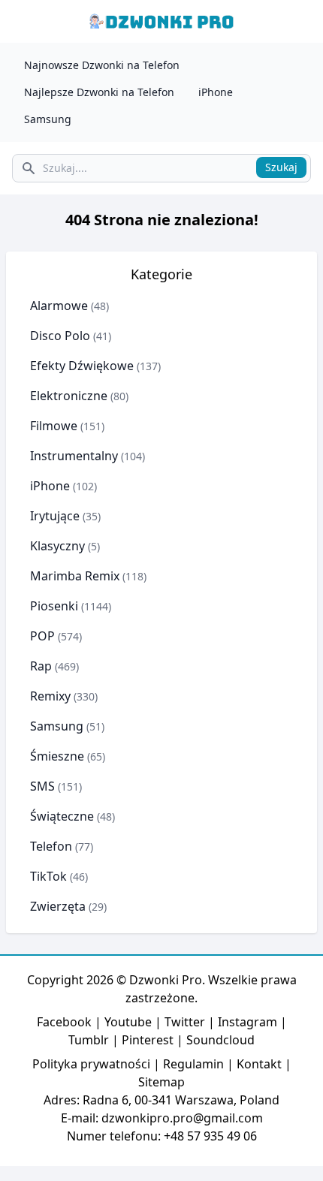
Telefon (51, 846)
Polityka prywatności (91, 1064)
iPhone (215, 92)
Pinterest (148, 1040)
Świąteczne (62, 816)
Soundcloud (220, 1040)
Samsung (47, 119)
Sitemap (161, 1082)
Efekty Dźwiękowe (82, 365)
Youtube (128, 1022)
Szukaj (281, 167)
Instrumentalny (74, 455)
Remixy (50, 696)
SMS (42, 786)
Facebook (64, 1022)
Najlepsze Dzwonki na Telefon (99, 92)
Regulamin (193, 1064)
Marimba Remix (74, 576)
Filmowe (53, 425)
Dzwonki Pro (165, 980)
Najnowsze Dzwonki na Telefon (102, 65)
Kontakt (259, 1064)
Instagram (247, 1022)
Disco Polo (60, 335)
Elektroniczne (68, 395)
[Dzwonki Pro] (161, 21)
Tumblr (88, 1040)
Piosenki (54, 606)
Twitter (185, 1022)
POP (42, 636)
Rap (41, 666)
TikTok (48, 876)
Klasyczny (57, 546)
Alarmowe (59, 305)
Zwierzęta (58, 906)
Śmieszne (57, 756)
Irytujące (55, 516)
